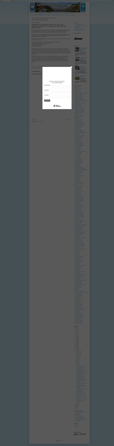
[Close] (71, 67)
